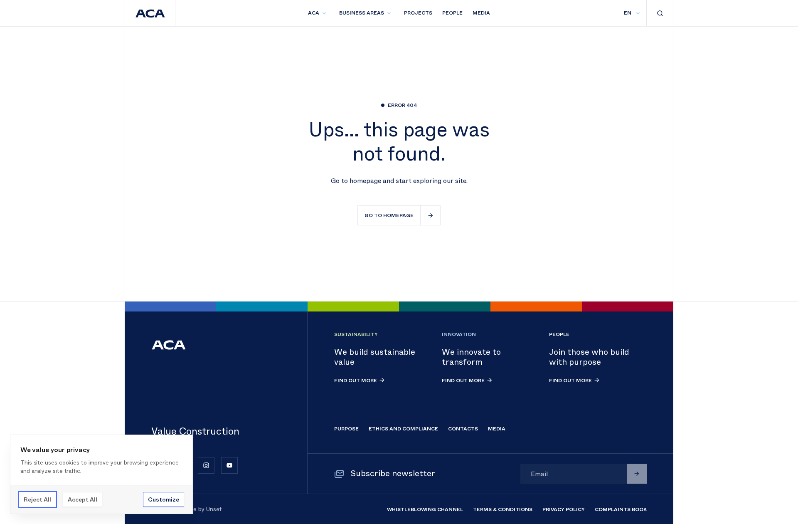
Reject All (37, 499)
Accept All (82, 499)
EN (627, 13)
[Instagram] (206, 465)
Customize (163, 499)
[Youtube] (229, 465)
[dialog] (101, 474)
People (452, 13)
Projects (418, 13)
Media (481, 13)
